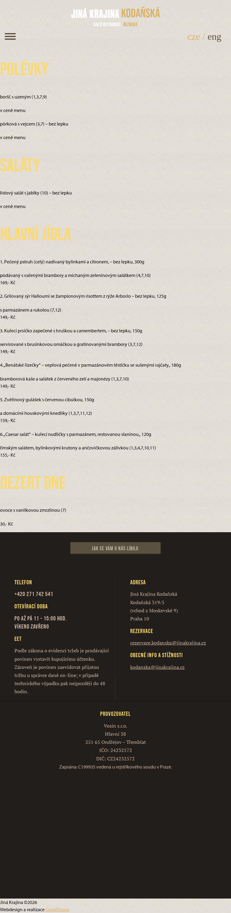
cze (193, 36)
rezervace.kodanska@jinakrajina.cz (168, 642)
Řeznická (115, 24)
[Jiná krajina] (95, 13)
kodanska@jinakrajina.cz (157, 667)
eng (214, 36)
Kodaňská (140, 13)
